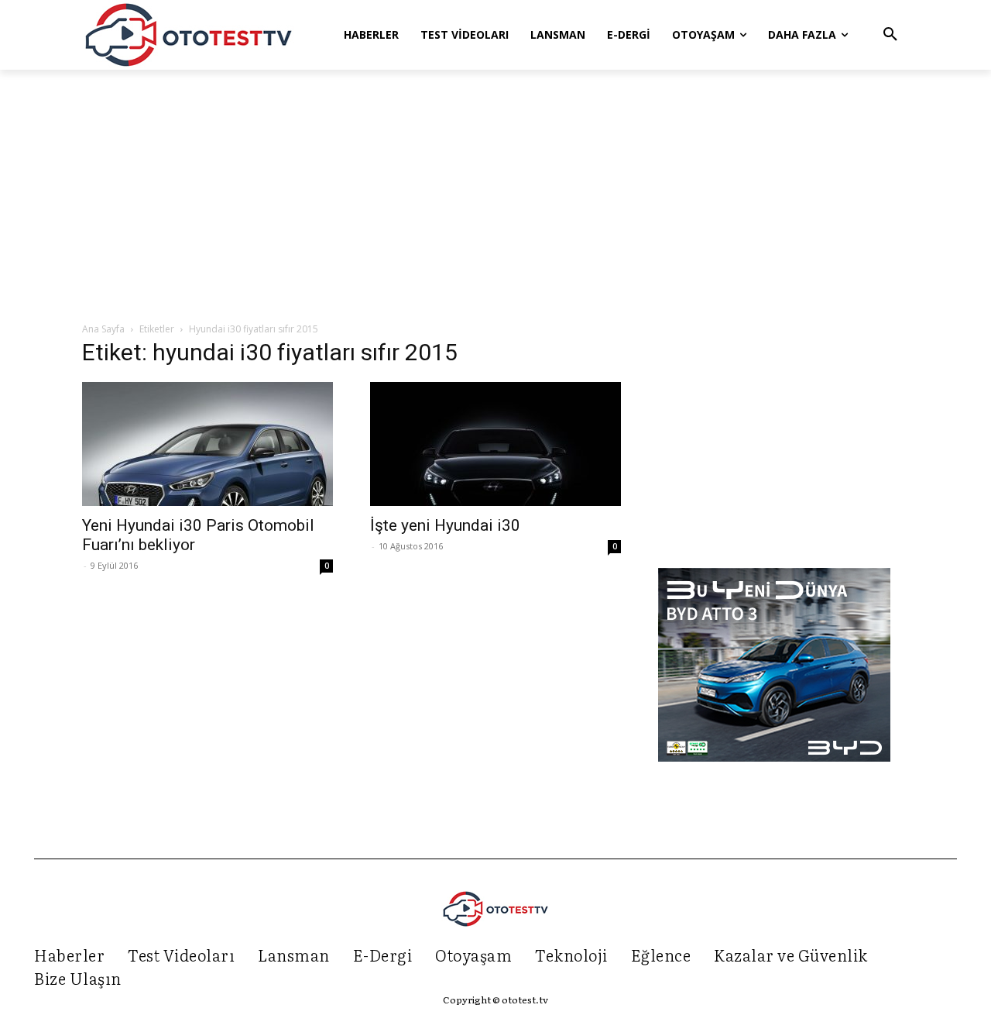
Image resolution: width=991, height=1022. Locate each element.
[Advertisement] (495, 196)
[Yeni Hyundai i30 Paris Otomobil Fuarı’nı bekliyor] (207, 444)
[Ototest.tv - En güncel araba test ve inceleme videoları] (189, 35)
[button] (890, 34)
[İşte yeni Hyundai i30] (495, 444)
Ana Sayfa (103, 329)
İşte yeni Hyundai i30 (445, 525)
